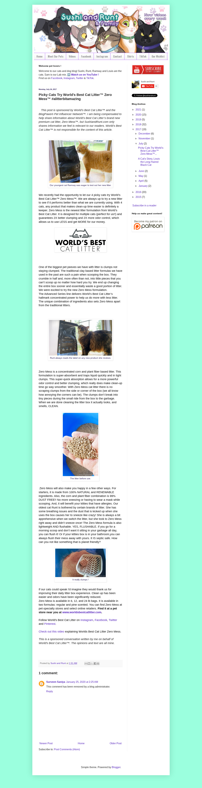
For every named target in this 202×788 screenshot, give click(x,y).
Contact (117, 56)
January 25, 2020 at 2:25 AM (82, 682)
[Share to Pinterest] (98, 663)
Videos (72, 56)
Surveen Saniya (55, 682)
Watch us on (78, 74)
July (141, 143)
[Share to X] (92, 663)
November (145, 138)
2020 (139, 114)
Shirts (130, 56)
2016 (139, 192)
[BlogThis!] (89, 663)
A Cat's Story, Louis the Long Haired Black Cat (149, 161)
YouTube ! (92, 74)
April (141, 181)
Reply (49, 691)
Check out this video (51, 631)
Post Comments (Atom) (67, 749)
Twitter (79, 78)
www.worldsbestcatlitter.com (81, 612)
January (143, 186)
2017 (139, 129)
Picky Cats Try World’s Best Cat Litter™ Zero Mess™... (150, 150)
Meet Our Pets (55, 56)
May (141, 176)
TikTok (142, 56)
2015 (139, 197)
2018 (139, 124)
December (145, 133)
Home (39, 56)
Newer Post (46, 743)
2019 (139, 119)
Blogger (116, 767)
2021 (139, 109)
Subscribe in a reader (144, 205)
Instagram (102, 56)
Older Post (116, 743)
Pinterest (49, 623)
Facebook (86, 56)
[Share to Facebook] (95, 663)
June (142, 171)
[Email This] (86, 663)
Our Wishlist (158, 56)
